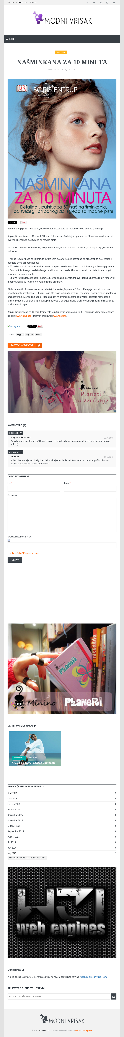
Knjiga (20, 334)
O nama (11, 2)
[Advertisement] (62, 597)
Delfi (38, 334)
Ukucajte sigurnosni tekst (19, 536)
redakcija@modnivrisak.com (93, 977)
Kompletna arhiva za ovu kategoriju (27, 858)
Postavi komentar (22, 345)
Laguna (29, 334)
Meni (11, 39)
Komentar (12, 495)
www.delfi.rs (59, 315)
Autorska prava (85, 1030)
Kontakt (33, 2)
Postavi (15, 559)
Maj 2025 (12, 853)
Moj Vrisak (61, 52)
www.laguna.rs (23, 315)
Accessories (19, 758)
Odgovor (13, 433)
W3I (76, 1030)
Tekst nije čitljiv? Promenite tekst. (23, 553)
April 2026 (12, 793)
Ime (10, 483)
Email (67, 483)
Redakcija (22, 2)
